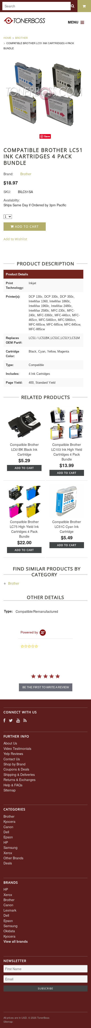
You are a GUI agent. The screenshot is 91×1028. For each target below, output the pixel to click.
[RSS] (25, 720)
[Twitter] (11, 720)
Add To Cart (24, 468)
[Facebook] (4, 720)
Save (47, 136)
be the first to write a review (45, 687)
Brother (21, 38)
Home (7, 38)
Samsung (11, 847)
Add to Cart (26, 226)
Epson (8, 837)
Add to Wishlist (15, 239)
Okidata (9, 931)
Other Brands (13, 858)
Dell (6, 832)
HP (6, 842)
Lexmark (10, 910)
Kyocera (9, 821)
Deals (8, 863)
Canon (8, 826)
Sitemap (10, 790)
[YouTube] (18, 720)
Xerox (8, 852)
